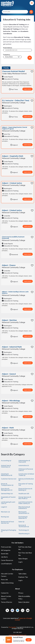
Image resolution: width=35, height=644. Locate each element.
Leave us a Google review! (23, 619)
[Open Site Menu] (32, 3)
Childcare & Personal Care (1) (26, 469)
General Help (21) (7, 493)
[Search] (31, 12)
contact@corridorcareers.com (17, 635)
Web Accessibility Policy (24, 597)
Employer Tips (23, 577)
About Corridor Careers (6, 597)
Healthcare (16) (24, 493)
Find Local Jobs (6, 547)
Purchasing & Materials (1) (23, 517)
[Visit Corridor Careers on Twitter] (7, 610)
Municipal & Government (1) (24, 512)
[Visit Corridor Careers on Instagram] (22, 610)
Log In (20, 562)
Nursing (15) (5, 517)
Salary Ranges (23, 558)
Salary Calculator (23, 602)
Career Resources (7, 560)
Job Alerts (4, 557)
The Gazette (12, 627)
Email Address (7, 47)
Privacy (20, 593)
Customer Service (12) (8, 479)
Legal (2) (4, 507)
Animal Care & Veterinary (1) (6, 466)
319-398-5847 (17, 632)
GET (28, 640)
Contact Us (4, 593)
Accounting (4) (6, 460)
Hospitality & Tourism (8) (8, 497)
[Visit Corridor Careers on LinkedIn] (17, 610)
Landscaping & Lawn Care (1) (8, 502)
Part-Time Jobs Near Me (25, 554)
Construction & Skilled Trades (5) (26, 474)
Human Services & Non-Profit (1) (25, 497)
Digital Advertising (7, 583)
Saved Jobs (4, 553)
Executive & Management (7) (6, 489)
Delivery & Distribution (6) (26, 479)
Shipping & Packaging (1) (8, 530)
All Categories (5, 550)
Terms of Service (6, 602)
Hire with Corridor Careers (7, 575)
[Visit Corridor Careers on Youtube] (27, 610)
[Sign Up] (29, 58)
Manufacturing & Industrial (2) (24, 507)
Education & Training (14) (26, 484)
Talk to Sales (22, 574)
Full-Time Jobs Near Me (24, 548)
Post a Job (4, 579)
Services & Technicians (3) (24, 525)
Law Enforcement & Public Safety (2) (25, 502)
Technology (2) (24, 530)
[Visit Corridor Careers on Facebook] (12, 610)
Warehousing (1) (24, 533)
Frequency (6, 54)
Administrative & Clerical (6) (24, 461)
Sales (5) (21, 521)
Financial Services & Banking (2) (25, 489)
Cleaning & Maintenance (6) (6, 474)
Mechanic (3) (5, 512)
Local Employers (6, 563)
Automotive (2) (24, 465)
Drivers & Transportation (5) (7, 484)
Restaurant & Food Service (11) (7, 522)
